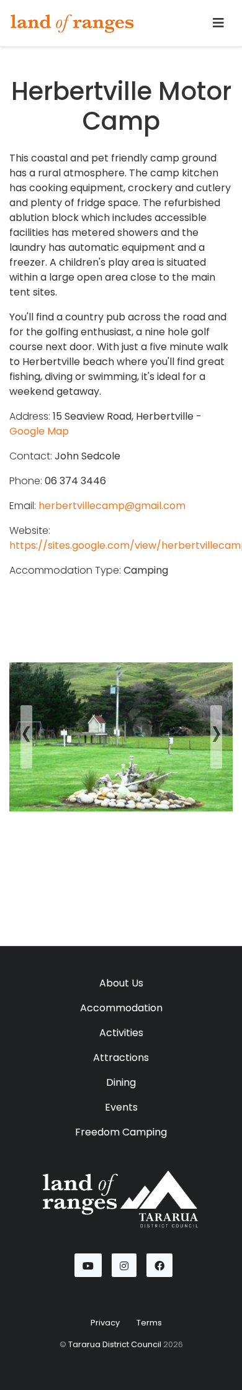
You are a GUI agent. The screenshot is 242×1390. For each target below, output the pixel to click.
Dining (121, 1082)
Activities (121, 1033)
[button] (26, 737)
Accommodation (121, 1008)
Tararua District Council (114, 1344)
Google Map (39, 431)
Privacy (105, 1322)
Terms (149, 1322)
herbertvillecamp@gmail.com (112, 506)
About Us (121, 983)
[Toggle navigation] (218, 23)
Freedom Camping (121, 1132)
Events (121, 1107)
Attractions (121, 1057)
